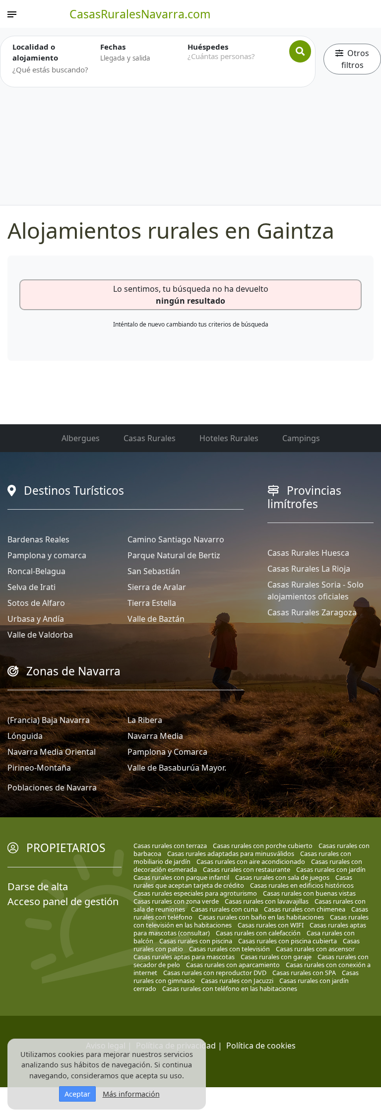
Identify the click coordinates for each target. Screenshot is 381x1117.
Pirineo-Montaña (39, 767)
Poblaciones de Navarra (52, 787)
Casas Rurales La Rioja (308, 568)
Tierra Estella (151, 602)
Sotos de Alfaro (36, 602)
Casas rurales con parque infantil (181, 877)
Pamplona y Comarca (167, 751)
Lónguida (25, 735)
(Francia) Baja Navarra (48, 720)
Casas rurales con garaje (276, 956)
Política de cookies (261, 1045)
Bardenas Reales (38, 539)
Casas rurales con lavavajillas (267, 901)
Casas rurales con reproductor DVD (214, 972)
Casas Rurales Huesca (308, 552)
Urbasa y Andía (35, 618)
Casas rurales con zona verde (176, 901)
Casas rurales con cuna (224, 909)
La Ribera (144, 720)
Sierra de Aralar (156, 587)
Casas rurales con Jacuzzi (237, 980)
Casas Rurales (150, 438)
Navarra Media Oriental (51, 751)
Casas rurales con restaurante (246, 869)
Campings (301, 438)
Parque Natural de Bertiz (173, 555)
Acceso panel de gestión (63, 901)
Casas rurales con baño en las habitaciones (261, 917)
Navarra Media (155, 735)
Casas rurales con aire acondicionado (250, 861)
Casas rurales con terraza (170, 845)
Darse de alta (37, 886)
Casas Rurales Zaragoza (312, 612)
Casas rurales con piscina (195, 940)
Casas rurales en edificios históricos (302, 885)
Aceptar (77, 1094)
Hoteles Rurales (228, 438)
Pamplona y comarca (46, 555)
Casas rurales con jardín (331, 869)
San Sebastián (153, 571)
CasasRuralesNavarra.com (140, 14)
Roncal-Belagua (36, 571)
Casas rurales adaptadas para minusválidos (230, 853)
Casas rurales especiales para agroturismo (195, 893)
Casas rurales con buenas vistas (309, 893)
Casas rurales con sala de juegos (282, 877)
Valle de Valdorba (40, 634)
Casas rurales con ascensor (315, 948)
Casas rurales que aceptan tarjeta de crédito (242, 881)
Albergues (81, 438)
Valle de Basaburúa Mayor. (176, 767)
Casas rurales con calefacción (258, 932)
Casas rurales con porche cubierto (263, 845)
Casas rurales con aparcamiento (233, 964)
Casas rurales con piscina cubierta (287, 940)
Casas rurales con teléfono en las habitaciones (229, 988)
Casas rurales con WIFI (271, 924)
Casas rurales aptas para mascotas (184, 956)
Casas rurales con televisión (229, 948)
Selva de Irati (31, 587)
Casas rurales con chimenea (304, 909)
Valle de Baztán (156, 618)
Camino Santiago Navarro (175, 539)
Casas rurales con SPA (304, 972)
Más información (131, 1094)
